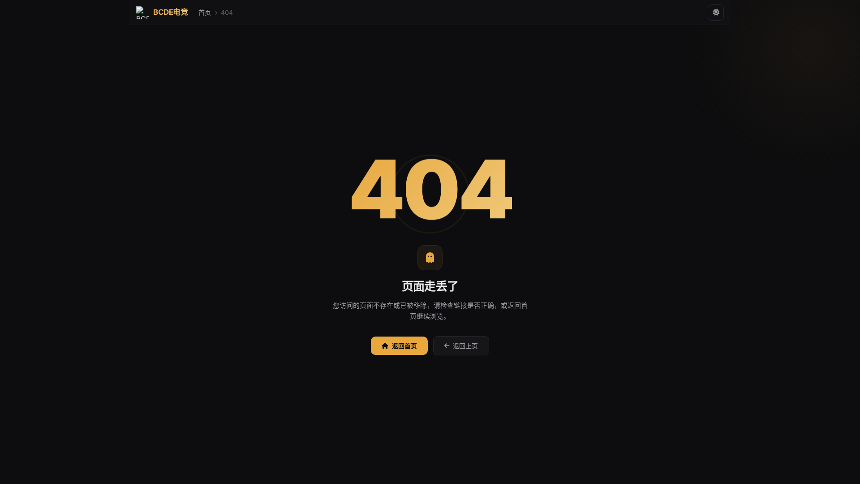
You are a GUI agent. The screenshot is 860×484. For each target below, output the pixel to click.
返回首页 (404, 346)
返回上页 (465, 346)
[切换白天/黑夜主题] (716, 12)
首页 (204, 12)
